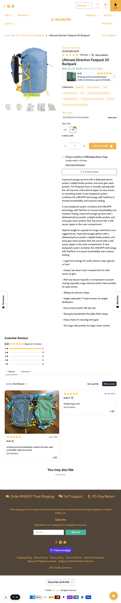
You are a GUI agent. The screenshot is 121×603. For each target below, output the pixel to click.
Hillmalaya (56, 590)
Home (8, 35)
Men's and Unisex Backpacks (29, 35)
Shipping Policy (24, 557)
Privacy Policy (56, 557)
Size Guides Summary (60, 567)
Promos (107, 23)
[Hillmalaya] (60, 19)
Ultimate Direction (71, 47)
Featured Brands (93, 87)
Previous (105, 35)
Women (22, 15)
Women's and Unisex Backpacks (75, 105)
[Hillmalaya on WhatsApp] (14, 7)
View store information (75, 165)
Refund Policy (41, 557)
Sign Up (75, 532)
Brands (91, 15)
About (108, 15)
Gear (8, 23)
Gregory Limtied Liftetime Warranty (75, 561)
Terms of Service (74, 557)
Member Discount (70, 93)
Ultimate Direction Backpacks (92, 99)
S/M (65, 130)
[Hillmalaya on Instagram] (9, 7)
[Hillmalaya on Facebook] (5, 7)
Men (7, 15)
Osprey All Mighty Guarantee (42, 561)
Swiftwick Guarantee (94, 557)
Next (114, 35)
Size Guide (67, 112)
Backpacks (80, 87)
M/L (73, 130)
